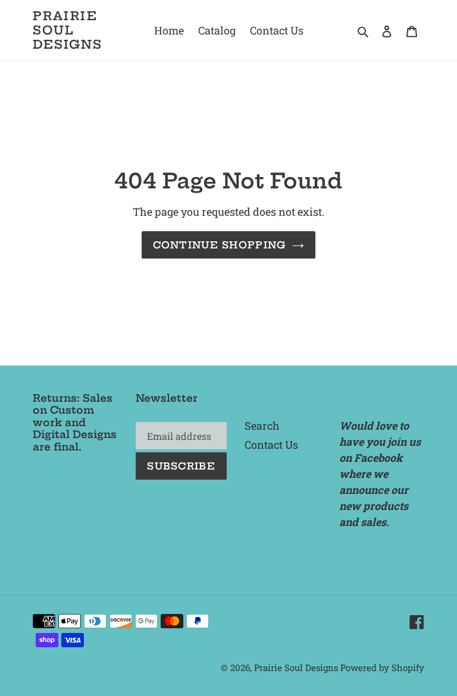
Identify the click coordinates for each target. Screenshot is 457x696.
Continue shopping (220, 245)
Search (262, 425)
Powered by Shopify (382, 667)
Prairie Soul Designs (67, 30)
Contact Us (271, 444)
